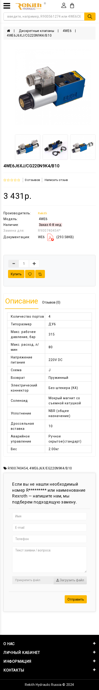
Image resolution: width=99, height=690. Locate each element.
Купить (16, 274)
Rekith (42, 213)
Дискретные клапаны (36, 31)
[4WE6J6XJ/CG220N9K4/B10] (53, 87)
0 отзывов (32, 180)
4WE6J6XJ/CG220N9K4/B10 (29, 35)
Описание (21, 301)
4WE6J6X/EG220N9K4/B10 (50, 468)
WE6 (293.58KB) (56, 237)
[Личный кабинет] (63, 5)
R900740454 (18, 468)
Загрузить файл (71, 580)
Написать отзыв (56, 180)
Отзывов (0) (51, 302)
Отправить (75, 599)
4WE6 (67, 31)
